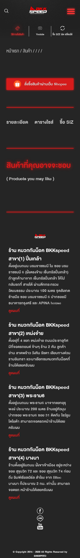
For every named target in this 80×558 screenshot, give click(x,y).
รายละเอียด (17, 122)
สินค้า (27, 51)
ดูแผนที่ (14, 311)
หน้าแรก (12, 51)
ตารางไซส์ (44, 122)
